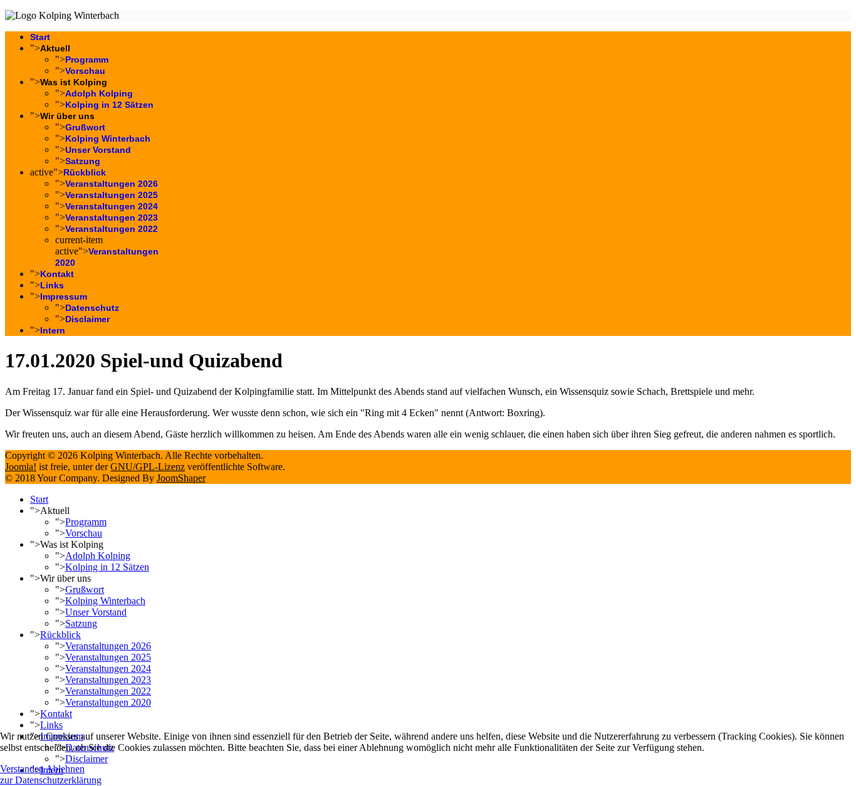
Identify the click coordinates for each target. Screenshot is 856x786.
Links (52, 285)
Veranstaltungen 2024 (111, 206)
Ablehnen (65, 768)
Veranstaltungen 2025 (111, 195)
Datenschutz (92, 308)
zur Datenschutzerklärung (51, 780)
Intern (52, 330)
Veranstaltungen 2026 (111, 184)
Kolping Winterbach (107, 139)
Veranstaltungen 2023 (111, 217)
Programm (86, 60)
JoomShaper (181, 478)
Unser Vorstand (98, 150)
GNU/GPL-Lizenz (147, 466)
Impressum (63, 296)
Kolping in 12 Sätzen (109, 105)
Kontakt (57, 274)
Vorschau (85, 71)
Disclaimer (87, 319)
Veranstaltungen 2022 (111, 229)
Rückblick (84, 172)
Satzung (82, 161)
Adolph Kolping (99, 93)
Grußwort (85, 127)
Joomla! (20, 466)
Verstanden (22, 768)
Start (40, 37)
